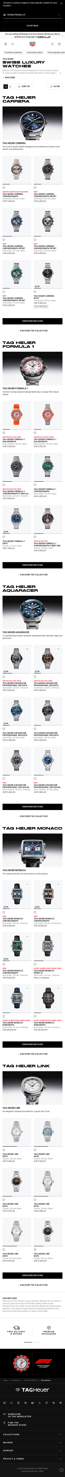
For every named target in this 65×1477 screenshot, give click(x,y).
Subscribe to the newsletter (19, 1415)
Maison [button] (8, 1443)
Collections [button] (11, 1435)
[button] (52, 44)
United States (14, 15)
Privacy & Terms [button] (13, 1459)
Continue (44, 26)
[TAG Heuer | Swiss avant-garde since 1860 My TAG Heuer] (32, 1390)
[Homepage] (32, 44)
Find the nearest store (17, 1424)
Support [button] (8, 1451)
